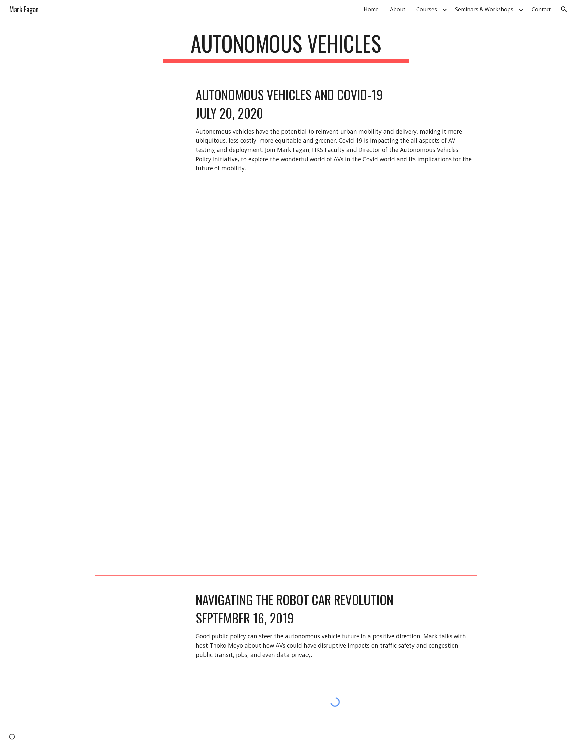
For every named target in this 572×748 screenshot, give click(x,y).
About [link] (397, 9)
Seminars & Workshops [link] (484, 9)
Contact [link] (541, 9)
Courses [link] (426, 9)
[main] (286, 46)
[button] (564, 9)
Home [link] (371, 9)
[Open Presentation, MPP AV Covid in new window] (464, 362)
